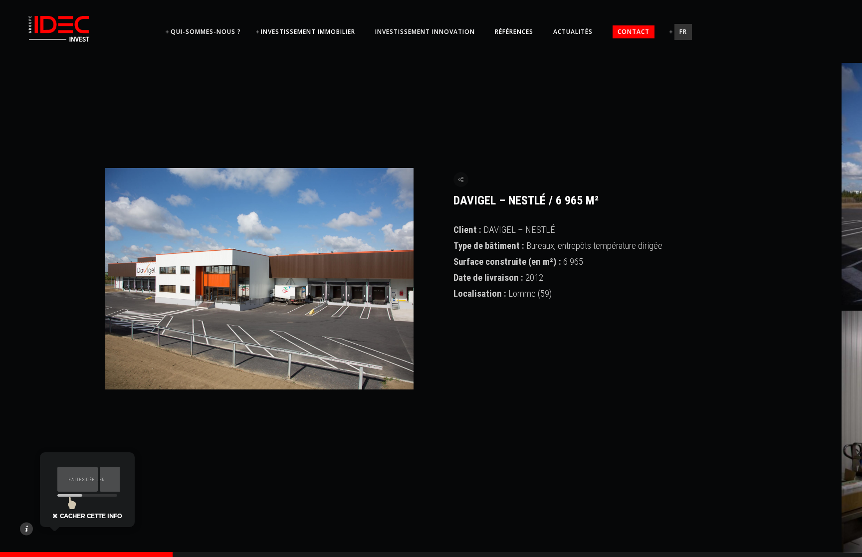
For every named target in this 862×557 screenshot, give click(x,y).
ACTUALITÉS (573, 32)
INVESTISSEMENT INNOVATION (425, 32)
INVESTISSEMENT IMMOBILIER (308, 32)
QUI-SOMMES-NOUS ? (206, 32)
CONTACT (633, 31)
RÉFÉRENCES (514, 32)
